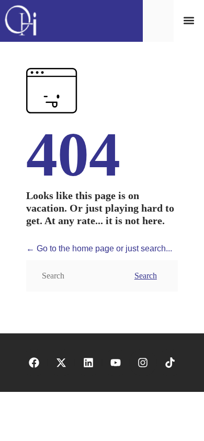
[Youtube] (115, 362)
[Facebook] (34, 362)
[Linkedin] (88, 362)
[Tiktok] (170, 362)
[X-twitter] (61, 362)
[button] (188, 20)
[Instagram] (142, 362)
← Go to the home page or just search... (99, 248)
